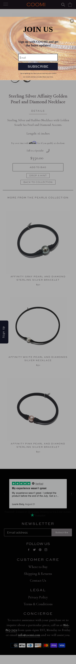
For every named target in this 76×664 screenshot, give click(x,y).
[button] (72, 21)
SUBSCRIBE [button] (38, 66)
